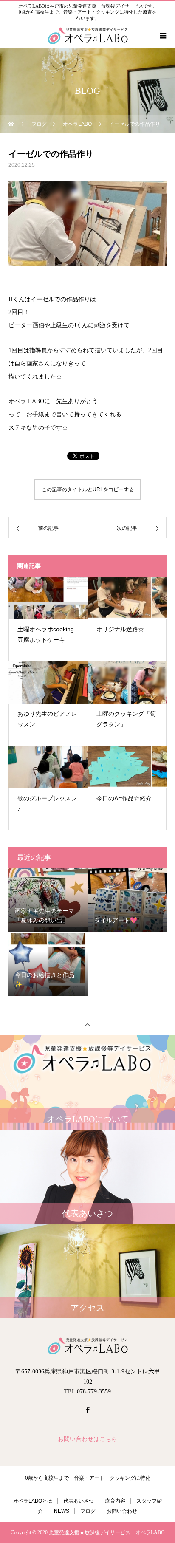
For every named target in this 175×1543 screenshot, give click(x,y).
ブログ (88, 1511)
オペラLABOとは (32, 1501)
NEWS (61, 1511)
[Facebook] (87, 1409)
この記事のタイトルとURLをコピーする (88, 489)
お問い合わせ (122, 1511)
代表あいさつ (78, 1501)
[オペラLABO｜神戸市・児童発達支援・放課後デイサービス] (87, 1345)
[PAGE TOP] (87, 1024)
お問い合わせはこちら (87, 1439)
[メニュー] (162, 35)
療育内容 (115, 1501)
